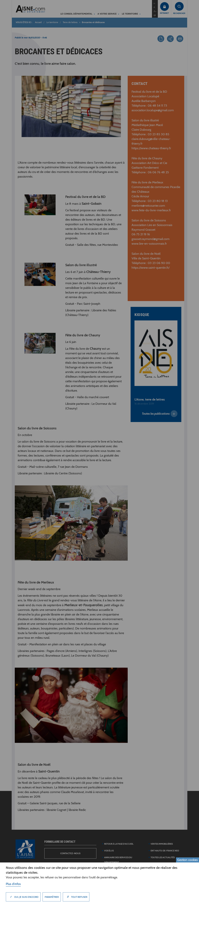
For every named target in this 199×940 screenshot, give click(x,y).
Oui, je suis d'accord (24, 897)
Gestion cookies (187, 860)
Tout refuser (77, 897)
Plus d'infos (13, 884)
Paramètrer (52, 896)
